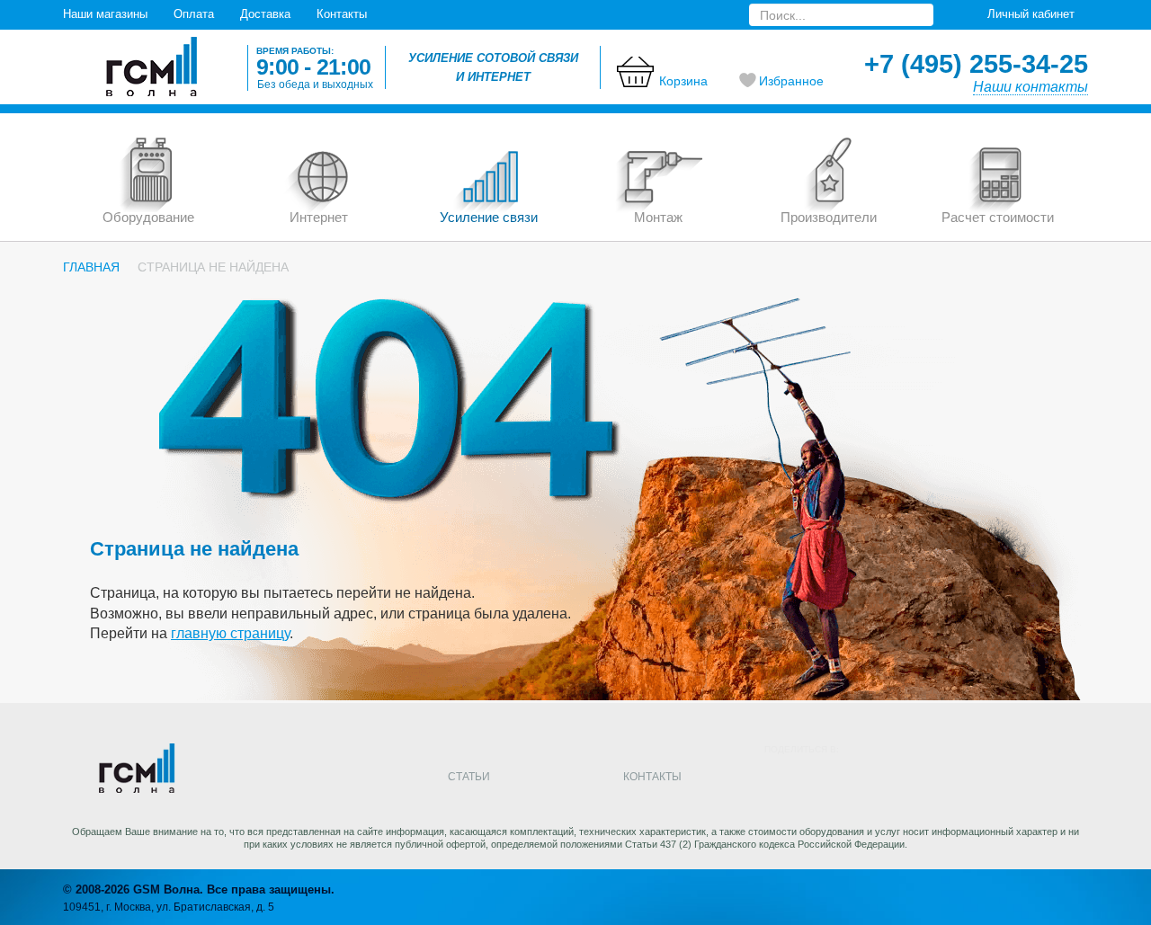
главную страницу (230, 633)
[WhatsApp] (1016, 779)
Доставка (265, 14)
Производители (829, 217)
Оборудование (148, 217)
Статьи (469, 776)
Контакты (342, 14)
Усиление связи (489, 217)
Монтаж (658, 217)
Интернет (319, 217)
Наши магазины (105, 14)
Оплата (194, 14)
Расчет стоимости (997, 217)
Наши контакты (1030, 86)
